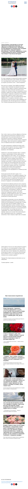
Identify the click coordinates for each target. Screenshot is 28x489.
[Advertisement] (14, 24)
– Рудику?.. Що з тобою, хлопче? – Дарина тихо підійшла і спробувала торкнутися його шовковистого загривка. (13, 358)
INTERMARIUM (12, 2)
